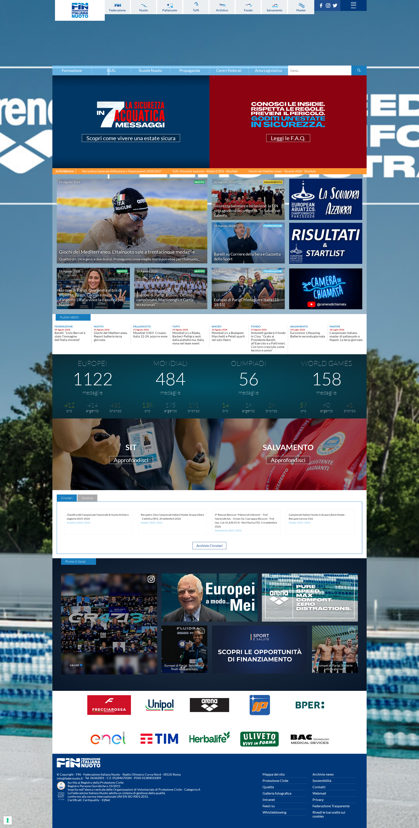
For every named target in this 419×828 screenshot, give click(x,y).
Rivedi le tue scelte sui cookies (329, 814)
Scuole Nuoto (150, 70)
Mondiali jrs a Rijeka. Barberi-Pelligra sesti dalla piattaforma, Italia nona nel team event (188, 338)
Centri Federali (229, 70)
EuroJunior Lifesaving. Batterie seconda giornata (307, 334)
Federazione (117, 10)
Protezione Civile (275, 780)
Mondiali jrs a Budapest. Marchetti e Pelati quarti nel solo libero (228, 336)
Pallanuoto (169, 10)
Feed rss (269, 806)
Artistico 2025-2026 (78, 522)
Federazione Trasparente (331, 806)
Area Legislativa (268, 70)
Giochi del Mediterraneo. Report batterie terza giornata (111, 336)
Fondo (248, 10)
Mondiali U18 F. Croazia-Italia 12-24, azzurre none (150, 334)
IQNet (106, 800)
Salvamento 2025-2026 (228, 530)
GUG (111, 70)
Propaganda (189, 70)
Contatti (319, 787)
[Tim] (159, 749)
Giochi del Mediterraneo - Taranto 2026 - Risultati (282, 171)
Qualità (268, 787)
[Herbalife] (209, 749)
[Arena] (209, 715)
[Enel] (109, 749)
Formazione (72, 70)
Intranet (269, 799)
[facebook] (322, 6)
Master (301, 10)
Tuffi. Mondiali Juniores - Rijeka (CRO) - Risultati (205, 171)
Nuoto (143, 10)
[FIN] (80, 10)
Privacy (318, 799)
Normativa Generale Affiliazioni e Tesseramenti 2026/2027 (121, 171)
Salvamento (274, 10)
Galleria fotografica (277, 793)
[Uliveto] (260, 749)
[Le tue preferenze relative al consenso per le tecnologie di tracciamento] (7, 820)
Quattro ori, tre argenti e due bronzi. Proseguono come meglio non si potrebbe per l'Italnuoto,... (129, 259)
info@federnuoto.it (70, 778)
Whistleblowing (274, 812)
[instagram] (329, 6)
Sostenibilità (322, 780)
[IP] (260, 715)
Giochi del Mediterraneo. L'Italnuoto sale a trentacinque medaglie (127, 252)
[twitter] (336, 6)
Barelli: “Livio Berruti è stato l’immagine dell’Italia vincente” (70, 336)
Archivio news (323, 774)
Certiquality (91, 800)
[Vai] (359, 70)
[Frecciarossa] (109, 715)
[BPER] (310, 715)
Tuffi (196, 10)
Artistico (222, 10)
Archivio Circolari (209, 545)
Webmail (319, 793)
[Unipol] (159, 715)
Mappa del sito (274, 774)
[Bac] (310, 749)
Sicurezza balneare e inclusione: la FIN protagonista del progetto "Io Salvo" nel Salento (247, 210)
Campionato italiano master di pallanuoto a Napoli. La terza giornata (346, 336)
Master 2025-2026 (151, 522)
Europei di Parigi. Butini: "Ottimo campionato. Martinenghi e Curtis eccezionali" (165, 299)
